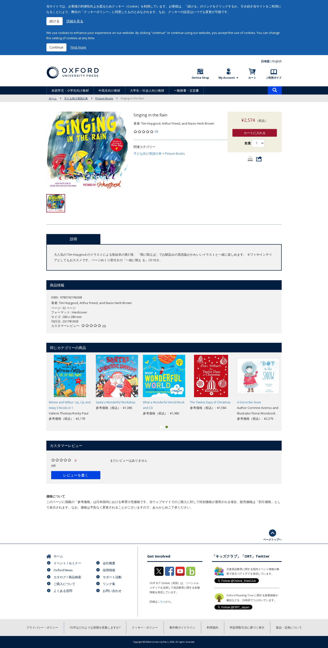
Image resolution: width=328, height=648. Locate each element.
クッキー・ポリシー (145, 627)
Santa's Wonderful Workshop (115, 402)
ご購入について (64, 584)
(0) (156, 131)
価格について (55, 496)
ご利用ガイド (274, 77)
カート (252, 77)
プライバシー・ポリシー (42, 627)
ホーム (53, 98)
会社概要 (109, 563)
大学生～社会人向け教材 (147, 90)
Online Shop (200, 77)
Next (289, 388)
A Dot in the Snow (249, 402)
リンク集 (109, 584)
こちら (161, 601)
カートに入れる (255, 133)
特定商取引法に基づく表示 (247, 627)
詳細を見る (75, 21)
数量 (248, 143)
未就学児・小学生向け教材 (70, 90)
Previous (39, 388)
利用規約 (212, 627)
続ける (54, 21)
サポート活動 (112, 577)
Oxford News (63, 570)
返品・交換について (289, 627)
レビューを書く (75, 475)
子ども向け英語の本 (76, 98)
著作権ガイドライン (182, 627)
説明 (73, 238)
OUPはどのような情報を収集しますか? (95, 627)
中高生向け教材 (109, 90)
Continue (56, 47)
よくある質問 (63, 591)
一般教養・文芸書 (186, 90)
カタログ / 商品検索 (67, 577)
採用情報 (109, 570)
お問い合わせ (112, 591)
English (277, 61)
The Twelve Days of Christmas (210, 402)
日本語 (265, 61)
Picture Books (104, 98)
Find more (78, 47)
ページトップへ (272, 539)
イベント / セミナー (67, 563)
